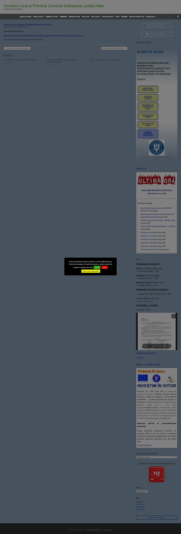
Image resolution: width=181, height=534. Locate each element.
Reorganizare (150, 17)
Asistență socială (74, 17)
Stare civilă (85, 17)
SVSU (117, 17)
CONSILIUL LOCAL (52, 17)
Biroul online (95, 17)
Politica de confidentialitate (91, 271)
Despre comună (38, 17)
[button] (178, 16)
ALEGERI (124, 17)
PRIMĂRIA (63, 17)
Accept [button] (97, 267)
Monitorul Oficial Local (136, 17)
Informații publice (107, 17)
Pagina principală (25, 17)
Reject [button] (105, 267)
